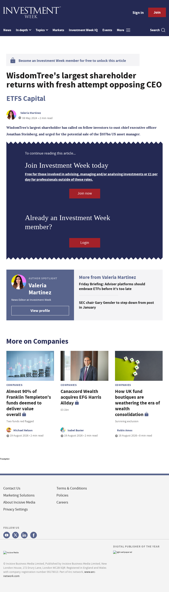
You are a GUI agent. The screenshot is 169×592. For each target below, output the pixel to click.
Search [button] (155, 30)
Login (84, 242)
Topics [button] (40, 30)
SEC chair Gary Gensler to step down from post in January (116, 305)
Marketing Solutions (19, 495)
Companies (14, 385)
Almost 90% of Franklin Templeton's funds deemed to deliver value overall (28, 403)
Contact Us (11, 488)
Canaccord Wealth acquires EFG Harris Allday (81, 397)
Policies (62, 495)
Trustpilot (4, 459)
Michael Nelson (23, 430)
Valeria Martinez (30, 113)
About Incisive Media (19, 502)
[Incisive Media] (11, 552)
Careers (62, 502)
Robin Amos (124, 430)
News (7, 30)
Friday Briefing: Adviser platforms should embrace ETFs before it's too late (112, 286)
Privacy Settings (15, 509)
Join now (84, 193)
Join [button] (157, 12)
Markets (58, 30)
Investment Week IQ (83, 30)
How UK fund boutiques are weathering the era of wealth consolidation (137, 403)
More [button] (121, 30)
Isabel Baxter (76, 430)
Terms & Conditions (71, 488)
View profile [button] (40, 310)
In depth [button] (22, 30)
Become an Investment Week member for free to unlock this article (72, 60)
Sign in (138, 12)
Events (107, 30)
